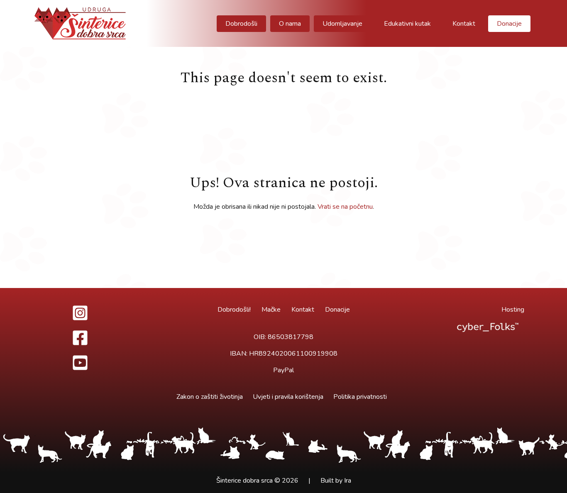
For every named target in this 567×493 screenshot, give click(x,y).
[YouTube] (80, 362)
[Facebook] (80, 337)
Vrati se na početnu (345, 206)
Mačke (271, 309)
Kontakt (302, 309)
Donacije (337, 309)
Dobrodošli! (234, 309)
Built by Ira (335, 480)
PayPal (283, 370)
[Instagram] (80, 313)
